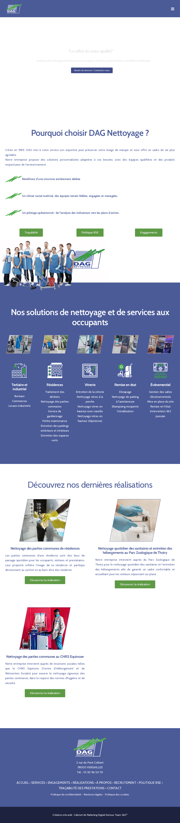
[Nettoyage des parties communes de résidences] (45, 497)
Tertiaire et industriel (19, 387)
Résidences (55, 385)
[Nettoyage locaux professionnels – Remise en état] (125, 335)
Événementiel (160, 385)
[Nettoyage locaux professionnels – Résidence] (54, 335)
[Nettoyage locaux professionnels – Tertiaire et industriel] (19, 335)
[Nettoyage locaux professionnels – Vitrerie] (90, 335)
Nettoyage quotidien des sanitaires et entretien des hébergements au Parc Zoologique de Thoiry (135, 550)
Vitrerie (90, 385)
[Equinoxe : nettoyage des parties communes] (45, 605)
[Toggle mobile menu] (173, 9)
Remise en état (125, 385)
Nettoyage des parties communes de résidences (45, 548)
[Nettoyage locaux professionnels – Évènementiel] (160, 335)
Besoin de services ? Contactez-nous (91, 70)
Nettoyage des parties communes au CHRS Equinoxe (45, 656)
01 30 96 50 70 (93, 772)
